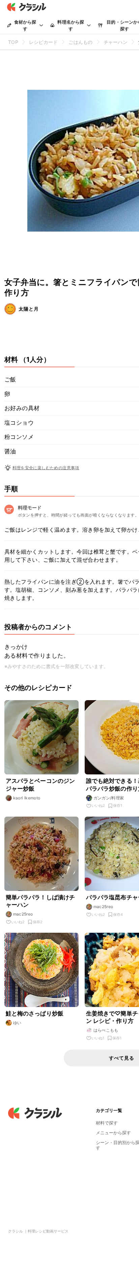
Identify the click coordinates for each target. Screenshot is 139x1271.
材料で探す (107, 1123)
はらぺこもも (105, 1030)
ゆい (17, 1022)
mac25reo (23, 914)
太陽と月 (29, 309)
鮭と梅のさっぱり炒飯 (35, 1013)
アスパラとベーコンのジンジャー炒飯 (40, 784)
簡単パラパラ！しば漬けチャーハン (40, 901)
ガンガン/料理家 (108, 797)
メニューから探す (113, 1132)
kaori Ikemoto (26, 797)
